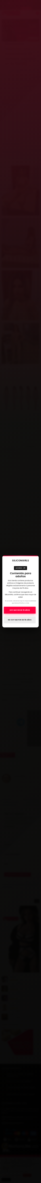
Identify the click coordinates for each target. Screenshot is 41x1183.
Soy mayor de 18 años (20, 610)
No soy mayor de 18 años (19, 620)
